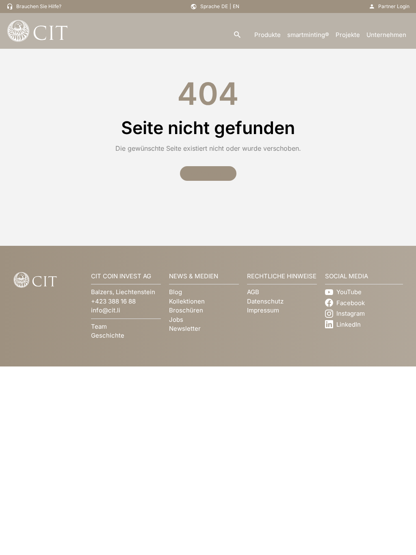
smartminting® (308, 35)
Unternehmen (386, 35)
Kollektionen (187, 301)
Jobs (176, 319)
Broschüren (186, 310)
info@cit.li (105, 310)
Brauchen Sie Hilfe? (38, 6)
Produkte (267, 35)
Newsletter (185, 328)
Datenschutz (265, 301)
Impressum (263, 310)
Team (99, 326)
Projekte (348, 35)
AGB (253, 292)
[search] (237, 35)
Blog (175, 292)
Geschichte (107, 335)
